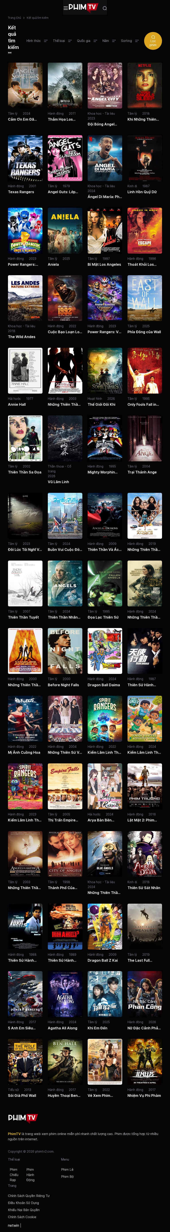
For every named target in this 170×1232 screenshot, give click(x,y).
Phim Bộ (67, 1177)
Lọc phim (153, 43)
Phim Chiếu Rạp (14, 1175)
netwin (13, 1225)
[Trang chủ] (83, 8)
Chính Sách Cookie (22, 1217)
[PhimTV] (23, 1119)
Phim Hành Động (30, 1175)
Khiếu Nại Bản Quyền (24, 1210)
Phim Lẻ (67, 1170)
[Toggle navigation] (65, 8)
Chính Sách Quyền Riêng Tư (29, 1196)
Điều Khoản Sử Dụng (23, 1203)
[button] (37, 40)
